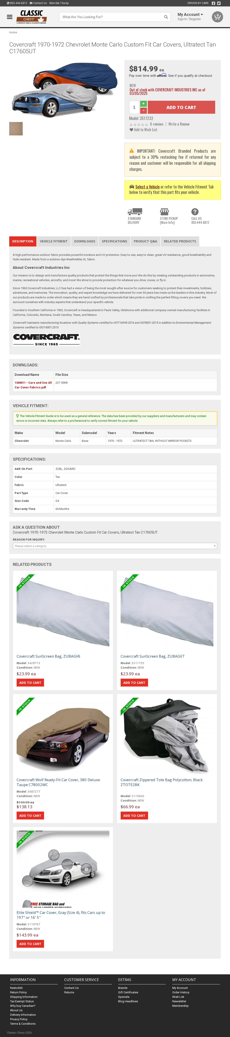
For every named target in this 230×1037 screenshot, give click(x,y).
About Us (16, 1010)
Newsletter (179, 1001)
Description (22, 241)
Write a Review (179, 124)
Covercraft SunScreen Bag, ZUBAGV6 (48, 656)
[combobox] (115, 546)
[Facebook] (213, 3)
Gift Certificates (128, 992)
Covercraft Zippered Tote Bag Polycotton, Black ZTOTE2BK (162, 782)
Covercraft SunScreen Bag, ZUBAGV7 (152, 656)
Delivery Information (23, 1014)
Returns (69, 992)
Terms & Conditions (22, 1023)
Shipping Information (24, 997)
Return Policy (18, 992)
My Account (180, 988)
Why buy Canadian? (22, 1005)
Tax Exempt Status (22, 1001)
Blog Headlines (128, 1001)
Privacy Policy (18, 1019)
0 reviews (157, 124)
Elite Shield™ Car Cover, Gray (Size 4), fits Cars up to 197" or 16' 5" (61, 915)
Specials (123, 997)
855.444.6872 (18, 3)
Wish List (178, 997)
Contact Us (39, 3)
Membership (180, 1005)
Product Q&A (145, 241)
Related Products (180, 241)
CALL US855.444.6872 (200, 220)
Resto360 (16, 988)
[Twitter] (219, 3)
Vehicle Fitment (54, 241)
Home (13, 32)
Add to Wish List (145, 129)
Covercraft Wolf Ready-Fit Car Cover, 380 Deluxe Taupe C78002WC (58, 782)
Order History (180, 992)
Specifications (114, 241)
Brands (122, 988)
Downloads (84, 241)
